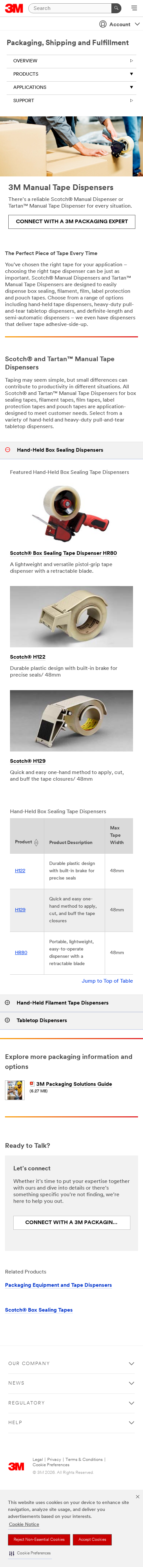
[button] (30, 1553)
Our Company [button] (29, 1363)
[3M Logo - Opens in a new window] (14, 8)
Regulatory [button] (26, 1403)
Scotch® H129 (28, 761)
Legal (38, 1460)
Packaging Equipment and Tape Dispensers (58, 1285)
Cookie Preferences (51, 1465)
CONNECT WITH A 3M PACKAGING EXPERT (72, 222)
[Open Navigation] (134, 8)
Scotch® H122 (28, 657)
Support (23, 100)
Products (25, 74)
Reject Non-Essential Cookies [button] (39, 1540)
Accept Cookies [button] (92, 1540)
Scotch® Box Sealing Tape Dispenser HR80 (63, 553)
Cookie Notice (24, 1524)
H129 (20, 910)
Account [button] (120, 25)
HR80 (21, 952)
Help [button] (15, 1422)
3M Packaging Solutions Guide (74, 1084)
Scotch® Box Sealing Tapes (39, 1310)
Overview (25, 61)
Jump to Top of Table (107, 981)
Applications (29, 87)
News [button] (16, 1383)
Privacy (54, 1460)
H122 (20, 871)
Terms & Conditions (84, 1460)
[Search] (116, 8)
